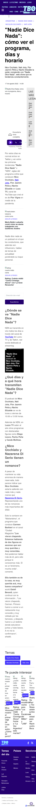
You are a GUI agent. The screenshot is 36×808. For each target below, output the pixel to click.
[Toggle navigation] (2, 10)
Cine (33, 770)
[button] (14, 302)
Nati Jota (25, 662)
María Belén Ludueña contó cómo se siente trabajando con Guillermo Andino (14, 225)
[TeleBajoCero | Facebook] (1, 16)
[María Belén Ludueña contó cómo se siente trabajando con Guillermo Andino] (10, 214)
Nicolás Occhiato (12, 662)
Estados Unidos (6, 803)
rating (25, 695)
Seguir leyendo (11, 219)
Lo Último (14, 2)
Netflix (33, 757)
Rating (28, 777)
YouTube (9, 336)
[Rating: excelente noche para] (23, 687)
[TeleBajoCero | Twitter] (5, 16)
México (13, 803)
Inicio (5, 2)
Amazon (28, 781)
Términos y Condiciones (7, 797)
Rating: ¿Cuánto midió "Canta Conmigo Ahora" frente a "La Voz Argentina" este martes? (17, 720)
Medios (22, 2)
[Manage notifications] (31, 803)
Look (29, 2)
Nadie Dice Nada (12, 658)
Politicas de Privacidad (7, 800)
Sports (34, 774)
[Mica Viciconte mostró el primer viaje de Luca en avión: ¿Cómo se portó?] (7, 691)
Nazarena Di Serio (13, 498)
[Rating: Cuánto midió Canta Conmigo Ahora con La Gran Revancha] (10, 270)
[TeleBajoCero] (9, 743)
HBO (33, 766)
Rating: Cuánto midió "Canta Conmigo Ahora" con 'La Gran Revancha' (14, 281)
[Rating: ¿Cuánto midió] (15, 690)
